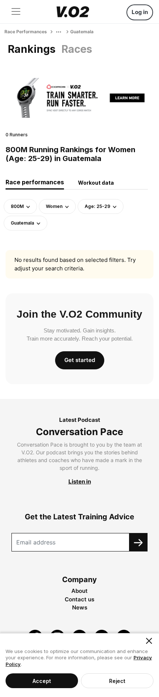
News (79, 607)
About (79, 590)
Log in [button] (140, 12)
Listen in (79, 481)
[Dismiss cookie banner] (149, 640)
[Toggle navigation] (16, 11)
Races (76, 49)
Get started (79, 359)
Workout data (96, 183)
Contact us (79, 599)
